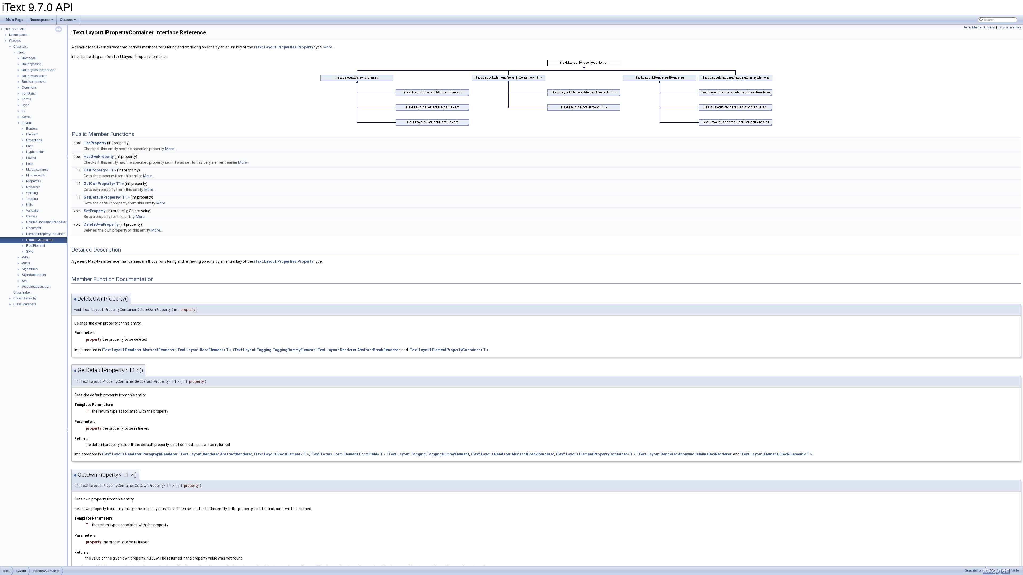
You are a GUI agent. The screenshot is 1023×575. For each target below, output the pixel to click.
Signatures (30, 269)
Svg (24, 281)
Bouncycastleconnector (39, 70)
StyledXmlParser (34, 275)
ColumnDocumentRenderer (46, 222)
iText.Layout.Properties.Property (283, 47)
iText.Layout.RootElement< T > (204, 350)
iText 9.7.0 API (15, 29)
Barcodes (29, 58)
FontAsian (29, 93)
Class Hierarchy (24, 298)
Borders (32, 128)
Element (32, 134)
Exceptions (34, 140)
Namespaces (40, 20)
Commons (29, 87)
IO (23, 111)
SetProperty (94, 211)
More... (329, 47)
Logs (29, 164)
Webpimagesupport (36, 287)
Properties (33, 181)
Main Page (14, 20)
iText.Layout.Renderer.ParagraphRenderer (140, 454)
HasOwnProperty (99, 156)
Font (29, 146)
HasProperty (95, 143)
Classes (66, 20)
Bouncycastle (31, 64)
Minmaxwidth (35, 175)
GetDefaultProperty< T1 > (107, 197)
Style (29, 251)
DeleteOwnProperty (101, 224)
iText (21, 52)
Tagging (32, 199)
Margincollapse (37, 169)
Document (33, 228)
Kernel (26, 117)
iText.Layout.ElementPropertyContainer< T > (449, 350)
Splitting (32, 193)
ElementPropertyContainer (45, 234)
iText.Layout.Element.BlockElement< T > (776, 454)
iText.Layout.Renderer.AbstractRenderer (138, 350)
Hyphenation (35, 152)
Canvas (31, 216)
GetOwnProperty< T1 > (104, 184)
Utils (29, 205)
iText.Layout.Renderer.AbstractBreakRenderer (358, 350)
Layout (27, 123)
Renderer (33, 187)
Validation (33, 210)
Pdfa (25, 257)
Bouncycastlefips (34, 76)
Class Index (21, 292)
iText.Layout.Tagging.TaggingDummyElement (274, 350)
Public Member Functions (979, 27)
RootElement (35, 246)
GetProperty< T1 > (100, 170)
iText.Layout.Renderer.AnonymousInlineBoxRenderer (684, 454)
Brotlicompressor (34, 82)
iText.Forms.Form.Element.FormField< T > (348, 454)
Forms (26, 99)
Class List (20, 46)
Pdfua (26, 263)
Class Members (24, 304)
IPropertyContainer (40, 240)
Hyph (26, 105)
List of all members (1010, 27)
